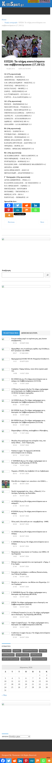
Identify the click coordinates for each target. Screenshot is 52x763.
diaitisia (43, 651)
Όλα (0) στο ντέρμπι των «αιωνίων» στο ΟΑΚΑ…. (29, 481)
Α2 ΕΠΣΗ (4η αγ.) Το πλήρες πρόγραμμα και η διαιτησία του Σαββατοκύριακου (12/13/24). (28, 401)
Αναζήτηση (6, 270)
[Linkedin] (35, 205)
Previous (11, 222)
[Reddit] (26, 205)
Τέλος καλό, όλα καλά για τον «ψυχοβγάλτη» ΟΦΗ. (30, 522)
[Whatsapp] (35, 210)
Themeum (16, 755)
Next (42, 222)
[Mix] (26, 210)
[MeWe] (17, 210)
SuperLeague (36, 655)
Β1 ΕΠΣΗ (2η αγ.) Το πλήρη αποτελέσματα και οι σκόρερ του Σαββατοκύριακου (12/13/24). (29, 380)
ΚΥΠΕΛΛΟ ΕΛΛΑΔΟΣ (39, 659)
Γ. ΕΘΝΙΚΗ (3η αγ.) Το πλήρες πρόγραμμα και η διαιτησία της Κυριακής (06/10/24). (28, 593)
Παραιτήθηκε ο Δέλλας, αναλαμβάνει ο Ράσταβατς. (29, 431)
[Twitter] (17, 205)
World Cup (25, 659)
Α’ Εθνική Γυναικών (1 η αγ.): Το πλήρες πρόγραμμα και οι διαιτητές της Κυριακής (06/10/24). (30, 614)
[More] (9, 215)
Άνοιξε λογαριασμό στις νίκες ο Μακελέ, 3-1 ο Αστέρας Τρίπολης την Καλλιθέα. (28, 492)
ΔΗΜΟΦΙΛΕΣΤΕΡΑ (29, 333)
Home (4, 20)
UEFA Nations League (10, 659)
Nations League (22, 655)
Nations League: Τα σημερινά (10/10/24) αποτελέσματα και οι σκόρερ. (25, 452)
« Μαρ (4, 695)
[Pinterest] (8, 210)
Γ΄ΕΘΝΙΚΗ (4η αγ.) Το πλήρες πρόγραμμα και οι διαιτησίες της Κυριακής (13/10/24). (29, 462)
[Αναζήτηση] (47, 274)
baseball (16, 651)
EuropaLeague (8, 655)
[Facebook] (8, 205)
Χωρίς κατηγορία (10, 22)
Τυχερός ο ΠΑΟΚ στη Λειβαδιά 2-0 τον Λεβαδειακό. (30, 471)
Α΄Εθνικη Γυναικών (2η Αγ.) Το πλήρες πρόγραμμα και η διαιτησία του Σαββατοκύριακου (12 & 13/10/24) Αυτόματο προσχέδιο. (29, 391)
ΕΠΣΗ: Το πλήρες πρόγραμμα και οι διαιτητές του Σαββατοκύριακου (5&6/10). (29, 603)
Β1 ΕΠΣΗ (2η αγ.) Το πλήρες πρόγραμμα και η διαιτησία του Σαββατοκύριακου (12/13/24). (28, 421)
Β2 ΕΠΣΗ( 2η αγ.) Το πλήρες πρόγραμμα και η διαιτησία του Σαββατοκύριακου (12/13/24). (28, 411)
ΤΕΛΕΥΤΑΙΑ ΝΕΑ (10, 333)
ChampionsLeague (30, 651)
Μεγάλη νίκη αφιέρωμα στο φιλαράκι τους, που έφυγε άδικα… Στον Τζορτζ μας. (28, 442)
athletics (7, 651)
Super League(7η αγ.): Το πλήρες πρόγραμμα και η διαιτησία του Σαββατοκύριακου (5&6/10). (29, 624)
